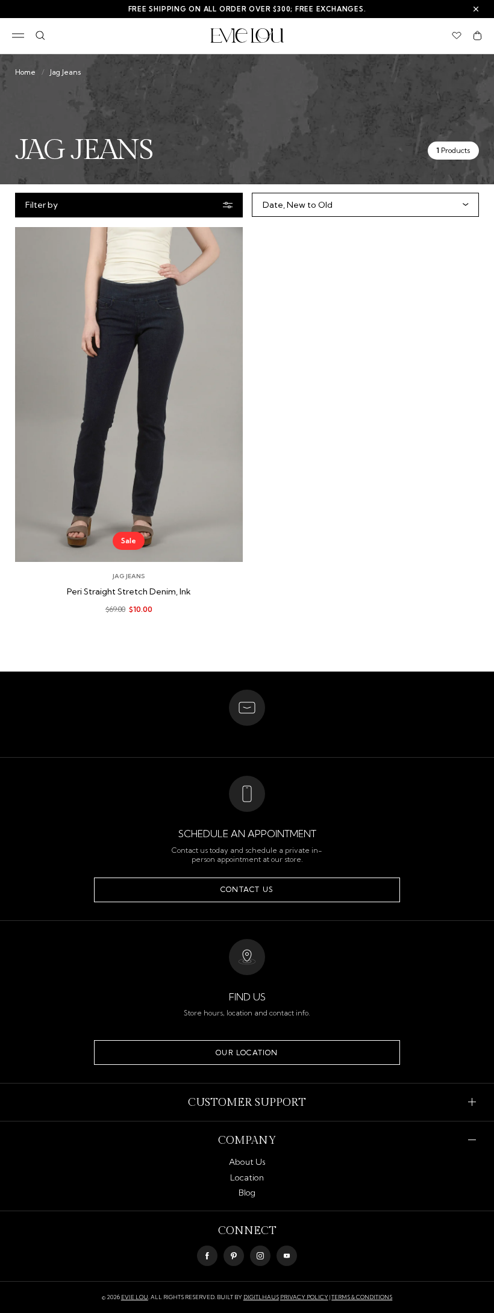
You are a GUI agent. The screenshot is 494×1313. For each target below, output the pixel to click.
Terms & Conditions (361, 1297)
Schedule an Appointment (247, 834)
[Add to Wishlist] (224, 244)
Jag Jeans (65, 71)
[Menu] (18, 35)
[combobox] (362, 204)
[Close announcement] (476, 9)
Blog (247, 1192)
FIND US (247, 997)
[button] (477, 35)
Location (247, 1177)
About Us (247, 1161)
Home (25, 71)
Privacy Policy (304, 1297)
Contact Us (247, 889)
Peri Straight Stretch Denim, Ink (129, 592)
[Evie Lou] (247, 35)
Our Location (247, 1052)
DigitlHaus (261, 1297)
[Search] (40, 35)
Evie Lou (134, 1297)
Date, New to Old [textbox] (298, 204)
